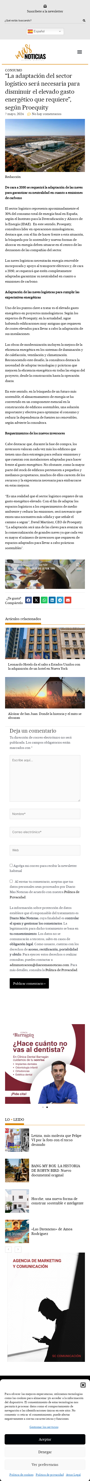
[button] (83, 1385)
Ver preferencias (45, 1464)
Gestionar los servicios (44, 1427)
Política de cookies (21, 1474)
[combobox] (44, 20)
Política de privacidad (50, 1474)
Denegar (45, 1452)
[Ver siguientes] (18, 1250)
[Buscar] (84, 20)
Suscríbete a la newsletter (45, 11)
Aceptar (45, 1439)
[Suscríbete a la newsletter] (45, 6)
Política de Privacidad (61, 970)
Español (39, 31)
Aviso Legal (73, 1474)
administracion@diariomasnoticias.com (39, 965)
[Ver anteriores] (8, 1250)
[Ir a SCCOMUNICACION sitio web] (46, 1307)
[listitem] (45, 1140)
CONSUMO (13, 70)
